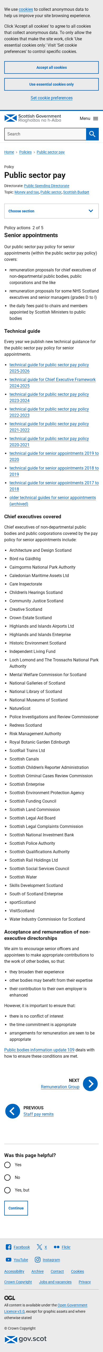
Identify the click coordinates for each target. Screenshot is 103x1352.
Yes (18, 1164)
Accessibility (14, 1271)
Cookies (77, 1271)
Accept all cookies (51, 67)
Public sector (51, 192)
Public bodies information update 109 (39, 1049)
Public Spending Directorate (46, 186)
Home (9, 152)
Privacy (85, 1282)
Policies (25, 152)
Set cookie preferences (52, 97)
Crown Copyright (18, 1282)
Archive (37, 1271)
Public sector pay (51, 152)
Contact (57, 1271)
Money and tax (27, 192)
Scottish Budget (76, 192)
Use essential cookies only (51, 84)
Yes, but (22, 1190)
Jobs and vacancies (55, 1282)
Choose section (21, 211)
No (17, 1177)
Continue (16, 1208)
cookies (26, 9)
